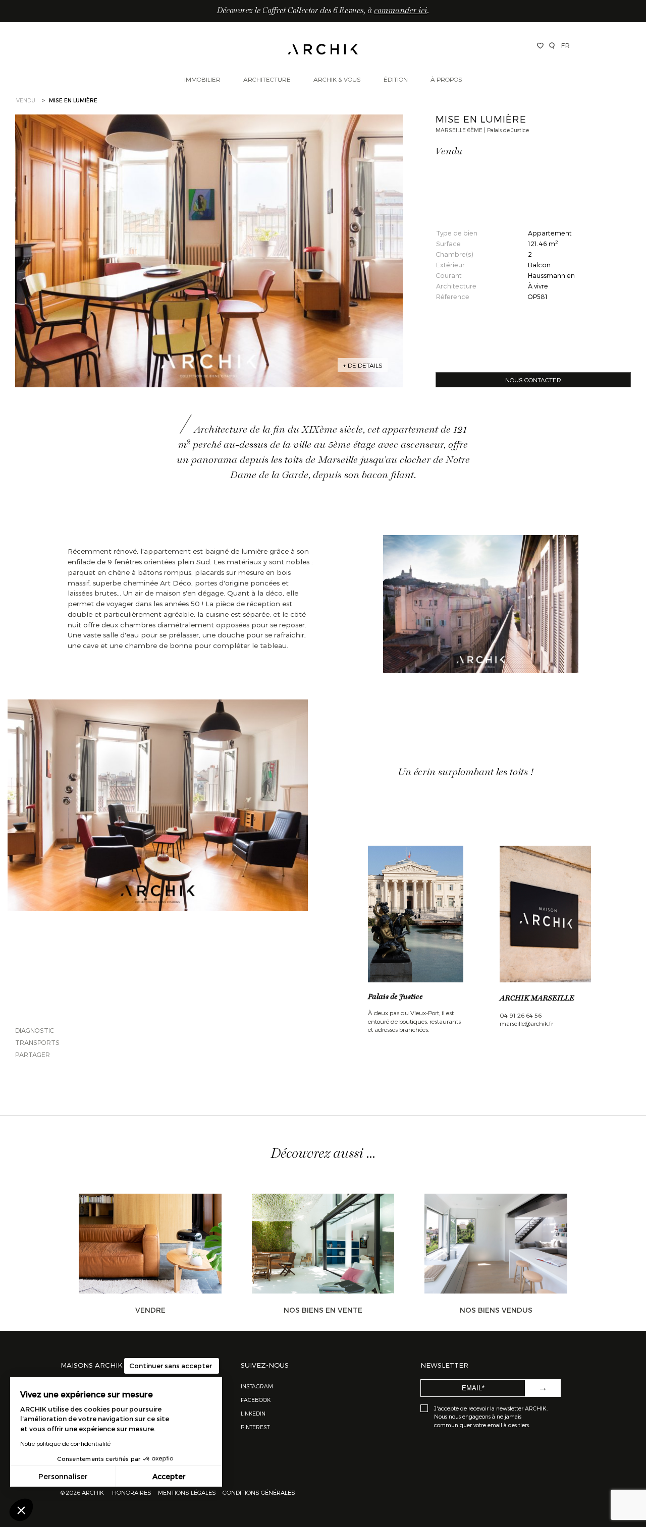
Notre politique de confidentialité (65, 1443)
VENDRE (150, 1310)
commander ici (400, 11)
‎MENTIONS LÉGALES (187, 1492)
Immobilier (202, 79)
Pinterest (255, 1427)
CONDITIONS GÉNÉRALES (258, 1492)
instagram (257, 1386)
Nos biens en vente (323, 1310)
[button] (21, 1510)
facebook (256, 1399)
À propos (446, 79)
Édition (396, 79)
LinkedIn (253, 1413)
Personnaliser (63, 1476)
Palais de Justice (395, 997)
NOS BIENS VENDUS (496, 1310)
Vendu (25, 100)
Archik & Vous (337, 79)
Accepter (169, 1476)
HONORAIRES (132, 1492)
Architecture (267, 79)
